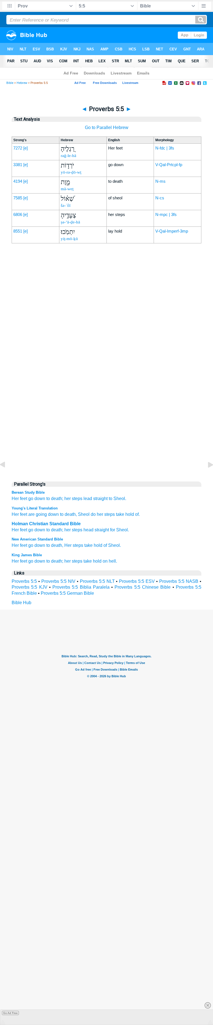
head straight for (99, 529)
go (30, 545)
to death (67, 514)
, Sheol (83, 514)
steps (77, 529)
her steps (73, 498)
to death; (54, 498)
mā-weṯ (67, 189)
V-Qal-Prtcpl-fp (168, 164)
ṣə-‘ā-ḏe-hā (70, 222)
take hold (92, 561)
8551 (17, 231)
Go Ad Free (10, 1012)
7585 (17, 197)
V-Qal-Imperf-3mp (171, 231)
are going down (43, 514)
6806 (17, 214)
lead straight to (97, 498)
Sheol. (119, 498)
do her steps (102, 514)
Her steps (73, 545)
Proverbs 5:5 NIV (58, 581)
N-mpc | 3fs (166, 214)
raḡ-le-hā (68, 155)
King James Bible (27, 555)
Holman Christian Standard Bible (46, 523)
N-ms (160, 181)
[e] (25, 148)
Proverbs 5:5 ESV (137, 581)
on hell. (110, 561)
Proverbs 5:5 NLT (97, 581)
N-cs (159, 197)
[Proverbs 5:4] (7, 477)
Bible (9, 83)
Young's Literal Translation (35, 508)
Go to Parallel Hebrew (106, 127)
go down (36, 498)
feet (23, 529)
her (67, 529)
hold (98, 545)
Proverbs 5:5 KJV (29, 587)
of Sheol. (112, 545)
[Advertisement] (106, 360)
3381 (17, 164)
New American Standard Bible (37, 539)
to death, (54, 545)
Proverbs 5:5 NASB (178, 581)
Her (15, 529)
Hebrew (22, 83)
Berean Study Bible (28, 492)
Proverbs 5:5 (24, 581)
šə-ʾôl (65, 205)
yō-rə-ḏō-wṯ (71, 172)
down (39, 545)
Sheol (122, 529)
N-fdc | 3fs (164, 148)
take (88, 545)
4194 (17, 181)
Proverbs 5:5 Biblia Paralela (81, 587)
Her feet (19, 498)
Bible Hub (21, 602)
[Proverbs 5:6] (206, 477)
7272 (17, 148)
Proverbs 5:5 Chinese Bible (143, 587)
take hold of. (127, 514)
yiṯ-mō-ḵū (69, 238)
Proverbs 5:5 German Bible (67, 593)
